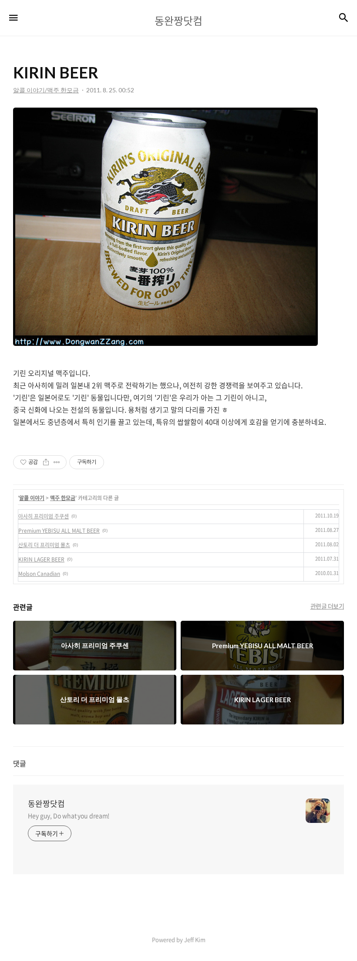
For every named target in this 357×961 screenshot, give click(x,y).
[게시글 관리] (56, 462)
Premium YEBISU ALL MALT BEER (59, 531)
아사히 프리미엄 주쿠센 (43, 516)
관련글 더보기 (327, 606)
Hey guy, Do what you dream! (69, 815)
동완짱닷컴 (46, 804)
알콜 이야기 (31, 498)
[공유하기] (45, 462)
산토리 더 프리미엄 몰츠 (44, 545)
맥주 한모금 (62, 498)
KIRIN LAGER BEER (41, 559)
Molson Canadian (39, 574)
